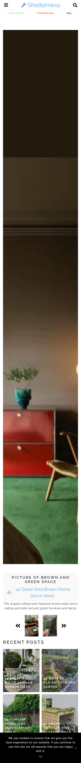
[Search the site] (75, 6)
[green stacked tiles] (50, 625)
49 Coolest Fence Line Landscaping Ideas (17, 726)
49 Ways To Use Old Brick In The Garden (59, 682)
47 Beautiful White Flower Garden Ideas (18, 682)
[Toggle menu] (6, 5)
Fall (69, 13)
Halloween (16, 13)
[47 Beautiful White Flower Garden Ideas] (21, 670)
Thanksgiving (45, 13)
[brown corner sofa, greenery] (32, 625)
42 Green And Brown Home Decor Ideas (42, 592)
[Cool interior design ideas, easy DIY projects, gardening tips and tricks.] (40, 7)
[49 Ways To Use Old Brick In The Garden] (60, 670)
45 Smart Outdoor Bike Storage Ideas (57, 728)
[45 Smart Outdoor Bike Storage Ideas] (60, 715)
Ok (40, 756)
